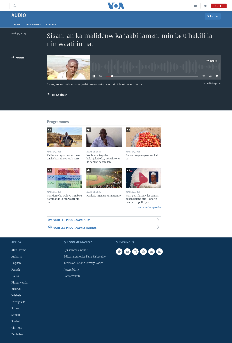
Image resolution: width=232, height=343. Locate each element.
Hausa (15, 276)
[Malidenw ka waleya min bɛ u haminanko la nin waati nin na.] (64, 178)
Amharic (16, 256)
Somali (15, 314)
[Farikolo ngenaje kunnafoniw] (104, 178)
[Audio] (206, 5)
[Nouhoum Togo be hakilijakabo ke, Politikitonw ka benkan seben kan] (104, 137)
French (15, 269)
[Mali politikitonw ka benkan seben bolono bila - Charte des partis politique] (143, 178)
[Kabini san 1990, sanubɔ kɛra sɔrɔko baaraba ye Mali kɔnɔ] (64, 137)
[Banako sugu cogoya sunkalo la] (143, 137)
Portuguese (18, 302)
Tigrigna (16, 327)
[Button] (18, 58)
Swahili (16, 321)
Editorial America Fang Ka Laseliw (85, 256)
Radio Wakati (72, 276)
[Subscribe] (151, 251)
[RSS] (159, 251)
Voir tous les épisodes (149, 207)
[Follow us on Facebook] (119, 251)
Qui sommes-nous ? (76, 250)
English (16, 263)
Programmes (33, 24)
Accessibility (71, 269)
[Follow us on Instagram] (135, 251)
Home (17, 24)
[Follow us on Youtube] (127, 251)
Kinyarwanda (19, 282)
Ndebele (16, 295)
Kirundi (16, 289)
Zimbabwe (17, 334)
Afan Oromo (18, 250)
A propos (51, 24)
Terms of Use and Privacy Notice (83, 263)
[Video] (195, 5)
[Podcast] (143, 251)
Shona (15, 308)
